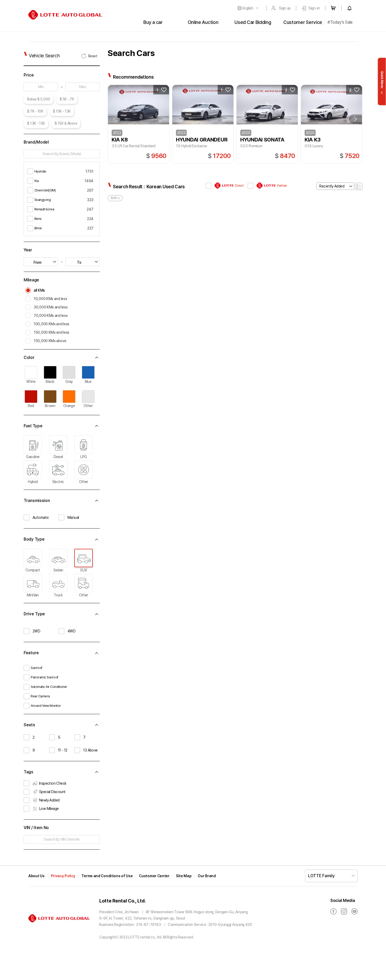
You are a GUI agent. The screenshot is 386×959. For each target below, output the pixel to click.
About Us (36, 876)
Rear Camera (40, 696)
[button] (355, 119)
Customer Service (302, 22)
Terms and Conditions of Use (107, 876)
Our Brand (207, 876)
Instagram (344, 911)
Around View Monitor (46, 706)
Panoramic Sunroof (44, 677)
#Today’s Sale (340, 22)
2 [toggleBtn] (286, 90)
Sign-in (314, 8)
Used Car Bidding (252, 22)
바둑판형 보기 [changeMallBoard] (358, 186)
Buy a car (153, 22)
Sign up (285, 8)
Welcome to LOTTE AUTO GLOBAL (65, 15)
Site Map (184, 876)
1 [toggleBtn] (157, 90)
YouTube (354, 911)
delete (119, 198)
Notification (349, 8)
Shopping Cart (333, 8)
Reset (92, 56)
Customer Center (154, 876)
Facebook (333, 911)
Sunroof (36, 668)
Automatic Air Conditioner (49, 687)
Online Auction (203, 22)
